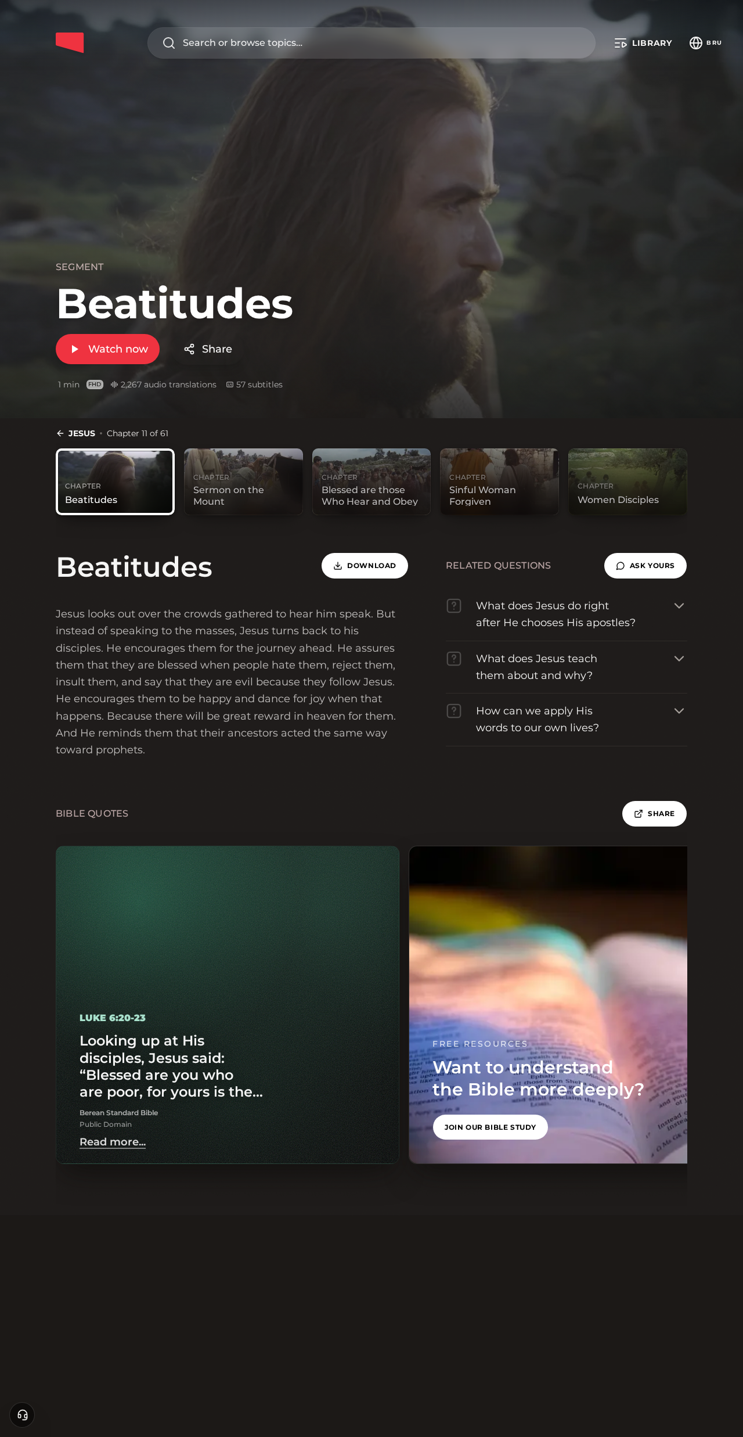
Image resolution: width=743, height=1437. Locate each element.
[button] (645, 565)
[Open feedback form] (22, 1415)
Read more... (113, 1142)
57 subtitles (259, 384)
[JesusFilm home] (70, 43)
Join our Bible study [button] (490, 1127)
